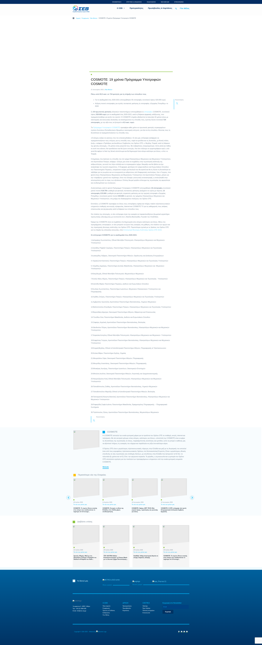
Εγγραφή (168, 611)
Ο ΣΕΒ (120, 8)
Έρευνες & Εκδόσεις (109, 610)
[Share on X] (177, 103)
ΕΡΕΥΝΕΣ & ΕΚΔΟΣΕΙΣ (134, 2)
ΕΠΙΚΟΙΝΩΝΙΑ (179, 2)
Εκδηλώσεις (106, 613)
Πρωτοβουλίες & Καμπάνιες (160, 8)
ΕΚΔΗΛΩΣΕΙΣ (151, 2)
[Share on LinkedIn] (177, 107)
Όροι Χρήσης (146, 608)
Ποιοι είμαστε (106, 606)
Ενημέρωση (85, 18)
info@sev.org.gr (81, 611)
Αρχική (78, 18)
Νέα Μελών (93, 18)
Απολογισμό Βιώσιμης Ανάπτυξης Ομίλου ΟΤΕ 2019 (142, 230)
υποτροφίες (148, 112)
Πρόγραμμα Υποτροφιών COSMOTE (106, 127)
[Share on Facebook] (181, 103)
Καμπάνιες (126, 610)
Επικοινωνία (146, 613)
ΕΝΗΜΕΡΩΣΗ (116, 2)
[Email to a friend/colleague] (181, 107)
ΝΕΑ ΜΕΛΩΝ (165, 2)
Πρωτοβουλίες (127, 608)
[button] (176, 8)
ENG (188, 2)
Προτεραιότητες (136, 8)
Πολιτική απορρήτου (148, 610)
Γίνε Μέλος (184, 8)
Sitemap (145, 606)
